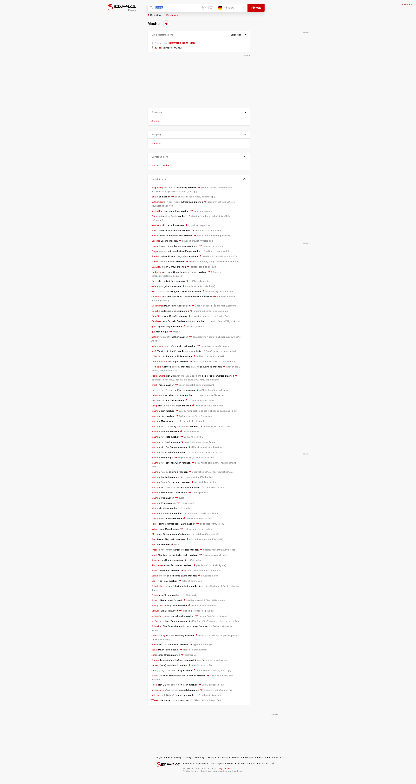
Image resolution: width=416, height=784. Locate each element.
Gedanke (156, 272)
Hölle (154, 356)
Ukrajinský (250, 757)
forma (158, 47)
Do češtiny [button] (155, 15)
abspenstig (157, 187)
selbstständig (158, 635)
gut (153, 331)
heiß (153, 351)
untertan (155, 695)
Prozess (155, 549)
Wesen (155, 700)
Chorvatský (275, 757)
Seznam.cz (407, 4)
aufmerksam (157, 202)
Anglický (160, 757)
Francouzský (174, 757)
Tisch (154, 684)
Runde (154, 570)
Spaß (154, 649)
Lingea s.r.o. (224, 768)
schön (154, 621)
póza (185, 43)
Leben (154, 395)
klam (192, 43)
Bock (153, 230)
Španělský (222, 757)
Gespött (155, 316)
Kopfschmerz (158, 375)
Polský (262, 757)
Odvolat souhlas (246, 763)
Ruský (211, 757)
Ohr (153, 534)
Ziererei (155, 121)
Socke (154, 644)
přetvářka (175, 43)
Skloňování (236, 34)
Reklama (187, 763)
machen (166, 165)
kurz (153, 390)
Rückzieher (157, 565)
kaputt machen (159, 361)
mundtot (155, 513)
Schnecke (156, 616)
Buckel (154, 235)
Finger (154, 246)
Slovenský (236, 757)
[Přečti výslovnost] (166, 23)
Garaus (155, 266)
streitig (154, 670)
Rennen (155, 560)
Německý (199, 757)
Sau (153, 581)
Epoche (155, 240)
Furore (154, 261)
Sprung (155, 660)
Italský (188, 757)
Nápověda (200, 763)
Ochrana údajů (266, 763)
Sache (154, 575)
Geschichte (157, 305)
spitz (153, 655)
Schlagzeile (157, 605)
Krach (154, 385)
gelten (154, 286)
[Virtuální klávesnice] (210, 8)
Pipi (153, 544)
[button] (199, 112)
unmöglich (156, 690)
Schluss (155, 610)
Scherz (155, 600)
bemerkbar (157, 211)
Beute (154, 216)
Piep (153, 539)
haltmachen (157, 346)
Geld (153, 281)
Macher (155, 165)
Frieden (155, 256)
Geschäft (156, 291)
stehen (154, 665)
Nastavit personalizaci (221, 763)
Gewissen (156, 321)
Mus (153, 518)
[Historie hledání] (203, 8)
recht (154, 555)
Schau (154, 595)
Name (154, 523)
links (153, 400)
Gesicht (155, 311)
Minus (154, 508)
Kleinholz (156, 366)
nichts (154, 529)
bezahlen (156, 225)
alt (152, 196)
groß (153, 326)
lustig (154, 405)
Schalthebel (157, 586)
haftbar (155, 337)
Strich (154, 675)
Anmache (156, 143)
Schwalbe (156, 626)
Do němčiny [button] (172, 15)
